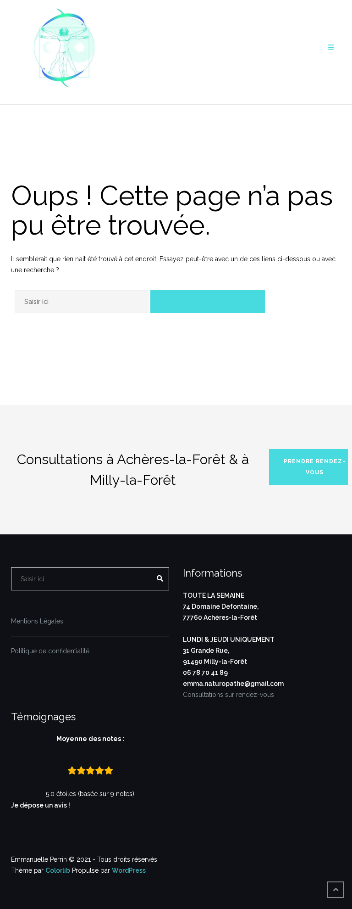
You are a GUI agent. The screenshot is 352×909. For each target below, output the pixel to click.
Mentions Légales (37, 621)
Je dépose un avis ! (41, 805)
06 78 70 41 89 (205, 672)
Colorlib (57, 870)
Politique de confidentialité (50, 651)
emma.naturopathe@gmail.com (233, 683)
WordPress (129, 870)
